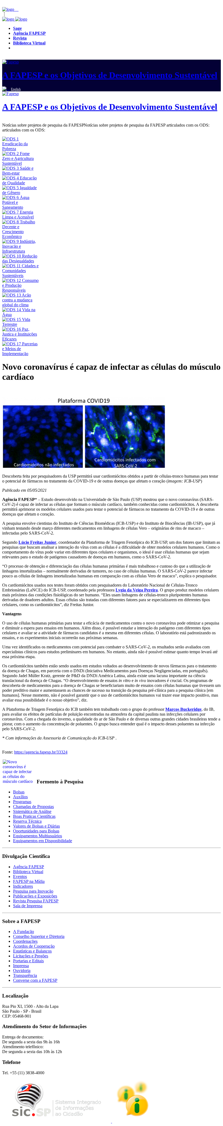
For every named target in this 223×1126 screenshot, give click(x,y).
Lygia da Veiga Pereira (137, 590)
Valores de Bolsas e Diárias (36, 826)
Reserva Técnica (27, 821)
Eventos (20, 876)
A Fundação (23, 931)
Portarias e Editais (28, 960)
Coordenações (25, 941)
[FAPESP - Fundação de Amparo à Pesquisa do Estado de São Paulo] (8, 9)
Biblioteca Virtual (28, 871)
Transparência (25, 975)
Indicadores (23, 886)
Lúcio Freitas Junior (37, 542)
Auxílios (20, 796)
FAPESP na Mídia (29, 881)
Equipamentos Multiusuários (37, 836)
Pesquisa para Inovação (33, 891)
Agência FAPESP (28, 866)
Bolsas (18, 792)
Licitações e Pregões (30, 956)
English (16, 89)
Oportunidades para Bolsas (36, 831)
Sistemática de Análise (32, 811)
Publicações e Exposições (35, 896)
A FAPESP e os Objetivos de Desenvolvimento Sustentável (109, 75)
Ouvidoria (21, 970)
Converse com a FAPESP (35, 980)
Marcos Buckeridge (183, 709)
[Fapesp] (14, 19)
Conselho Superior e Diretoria (38, 936)
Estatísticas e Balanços (32, 951)
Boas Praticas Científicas (34, 816)
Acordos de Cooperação (34, 946)
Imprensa (21, 965)
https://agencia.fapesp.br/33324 (40, 752)
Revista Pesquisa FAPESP (35, 901)
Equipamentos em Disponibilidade (42, 840)
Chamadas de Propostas (33, 806)
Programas (22, 801)
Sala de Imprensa (27, 905)
